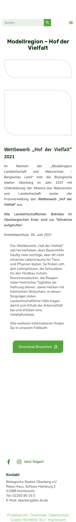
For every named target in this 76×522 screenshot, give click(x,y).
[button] (71, 23)
